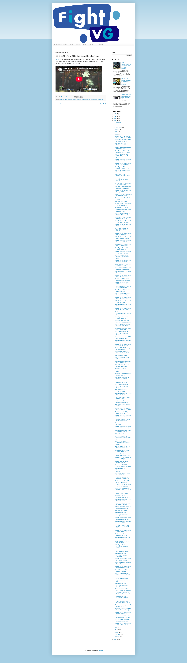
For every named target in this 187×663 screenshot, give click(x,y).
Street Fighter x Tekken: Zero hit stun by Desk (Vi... (122, 290)
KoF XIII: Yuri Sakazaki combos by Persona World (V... (123, 147)
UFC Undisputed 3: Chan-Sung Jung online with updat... (123, 268)
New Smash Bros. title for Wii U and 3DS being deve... (123, 337)
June (116, 134)
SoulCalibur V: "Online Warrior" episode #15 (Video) (123, 458)
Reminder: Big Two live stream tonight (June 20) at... (123, 381)
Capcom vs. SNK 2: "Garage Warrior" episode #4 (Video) (123, 136)
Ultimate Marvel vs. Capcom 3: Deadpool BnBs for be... (123, 518)
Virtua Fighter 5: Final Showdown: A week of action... (121, 470)
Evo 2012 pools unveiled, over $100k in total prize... (123, 264)
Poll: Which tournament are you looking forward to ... (123, 144)
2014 (115, 116)
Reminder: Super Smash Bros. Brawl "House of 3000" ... (123, 481)
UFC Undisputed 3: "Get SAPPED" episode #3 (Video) (121, 386)
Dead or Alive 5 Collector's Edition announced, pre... (122, 279)
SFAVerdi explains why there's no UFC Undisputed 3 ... (123, 245)
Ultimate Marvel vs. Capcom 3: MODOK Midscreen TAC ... (123, 237)
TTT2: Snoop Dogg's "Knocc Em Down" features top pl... (123, 593)
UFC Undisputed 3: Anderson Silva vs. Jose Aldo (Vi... (122, 214)
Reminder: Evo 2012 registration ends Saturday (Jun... (122, 370)
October (117, 125)
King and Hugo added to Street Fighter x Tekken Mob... (123, 187)
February (117, 634)
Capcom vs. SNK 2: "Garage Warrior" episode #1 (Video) (123, 465)
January (117, 636)
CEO (66, 99)
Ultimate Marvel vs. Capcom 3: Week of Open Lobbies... (123, 221)
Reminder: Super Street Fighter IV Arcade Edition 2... (123, 140)
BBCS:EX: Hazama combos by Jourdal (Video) (123, 374)
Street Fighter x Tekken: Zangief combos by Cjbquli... (123, 167)
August (117, 129)
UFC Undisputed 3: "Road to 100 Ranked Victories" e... (122, 358)
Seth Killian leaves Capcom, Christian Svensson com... (122, 405)
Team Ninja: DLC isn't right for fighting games (123, 397)
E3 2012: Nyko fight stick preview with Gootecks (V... (123, 602)
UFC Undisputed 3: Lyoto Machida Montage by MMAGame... (121, 229)
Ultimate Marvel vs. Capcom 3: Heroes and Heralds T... (123, 613)
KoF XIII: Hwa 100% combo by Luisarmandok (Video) (123, 507)
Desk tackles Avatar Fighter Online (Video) (122, 542)
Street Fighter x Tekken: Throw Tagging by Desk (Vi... (123, 431)
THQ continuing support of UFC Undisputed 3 (123, 605)
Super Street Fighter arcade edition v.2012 (87, 99)
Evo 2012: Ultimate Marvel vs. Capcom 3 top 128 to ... (123, 420)
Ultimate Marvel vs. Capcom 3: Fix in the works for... (123, 234)
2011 (115, 639)
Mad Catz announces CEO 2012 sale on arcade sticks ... (123, 575)
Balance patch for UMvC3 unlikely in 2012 (121, 461)
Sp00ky (58, 59)
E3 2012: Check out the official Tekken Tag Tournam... (123, 485)
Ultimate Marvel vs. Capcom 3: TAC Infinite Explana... (123, 225)
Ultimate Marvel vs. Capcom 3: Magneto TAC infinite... (123, 261)
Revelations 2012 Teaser (121, 207)
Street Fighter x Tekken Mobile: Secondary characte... (123, 341)
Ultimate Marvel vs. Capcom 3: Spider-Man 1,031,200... (123, 345)
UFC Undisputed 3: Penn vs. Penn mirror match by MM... (123, 294)
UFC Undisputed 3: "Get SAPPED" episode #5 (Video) (121, 156)
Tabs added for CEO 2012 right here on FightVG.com (123, 492)
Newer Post (59, 104)
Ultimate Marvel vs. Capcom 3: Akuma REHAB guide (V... (123, 427)
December (118, 122)
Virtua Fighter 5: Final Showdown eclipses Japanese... (121, 555)
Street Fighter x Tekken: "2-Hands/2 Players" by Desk (122, 151)
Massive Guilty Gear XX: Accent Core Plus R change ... (123, 194)
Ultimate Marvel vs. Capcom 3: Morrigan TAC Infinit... (123, 191)
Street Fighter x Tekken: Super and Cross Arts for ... (123, 328)
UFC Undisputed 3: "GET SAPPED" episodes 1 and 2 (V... (123, 438)
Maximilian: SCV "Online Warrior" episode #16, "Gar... (123, 352)
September (118, 127)
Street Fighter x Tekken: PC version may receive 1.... (122, 378)
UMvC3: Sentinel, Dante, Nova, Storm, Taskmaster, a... (123, 183)
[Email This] (75, 97)
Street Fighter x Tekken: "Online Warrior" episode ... (123, 394)
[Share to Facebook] (81, 97)
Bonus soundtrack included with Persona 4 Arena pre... (123, 589)
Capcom (62, 99)
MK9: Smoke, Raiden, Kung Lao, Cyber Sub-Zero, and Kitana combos (126, 65)
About (78, 44)
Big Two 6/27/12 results (121, 201)
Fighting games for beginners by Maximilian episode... (122, 401)
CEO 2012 (69, 99)
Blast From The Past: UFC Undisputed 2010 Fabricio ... (123, 175)
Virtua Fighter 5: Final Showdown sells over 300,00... (121, 179)
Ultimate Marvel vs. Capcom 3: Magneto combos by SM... (123, 567)
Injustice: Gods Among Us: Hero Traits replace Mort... (122, 454)
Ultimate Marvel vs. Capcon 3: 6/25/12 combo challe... (123, 283)
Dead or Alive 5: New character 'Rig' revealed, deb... (123, 204)
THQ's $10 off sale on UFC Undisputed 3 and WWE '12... (122, 527)
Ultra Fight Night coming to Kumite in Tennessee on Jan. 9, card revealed (126, 81)
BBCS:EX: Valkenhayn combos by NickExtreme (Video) (123, 609)
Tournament (100, 99)
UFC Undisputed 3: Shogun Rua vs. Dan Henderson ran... (122, 257)
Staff (84, 44)
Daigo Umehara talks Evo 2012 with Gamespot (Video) (123, 550)
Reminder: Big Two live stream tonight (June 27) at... (123, 217)
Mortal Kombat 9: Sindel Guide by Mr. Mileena (123, 563)
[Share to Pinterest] (82, 97)
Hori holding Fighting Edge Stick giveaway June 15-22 (123, 489)
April (116, 630)
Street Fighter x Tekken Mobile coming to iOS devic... (123, 522)
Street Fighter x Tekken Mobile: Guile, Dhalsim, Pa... (123, 362)
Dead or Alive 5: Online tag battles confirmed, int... (122, 620)
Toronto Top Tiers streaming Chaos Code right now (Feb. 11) (126, 97)
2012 (115, 120)
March (117, 632)
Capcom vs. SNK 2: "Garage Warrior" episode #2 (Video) (123, 409)
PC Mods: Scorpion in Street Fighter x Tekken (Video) (122, 478)
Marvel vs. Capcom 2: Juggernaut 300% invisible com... (123, 443)
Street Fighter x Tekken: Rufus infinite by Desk (123, 210)
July (116, 132)
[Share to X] (79, 97)
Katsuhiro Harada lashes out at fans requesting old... (123, 272)
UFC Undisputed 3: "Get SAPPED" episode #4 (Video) (121, 333)
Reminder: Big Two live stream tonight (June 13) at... (123, 534)
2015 (115, 114)
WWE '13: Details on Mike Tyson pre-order (121, 390)
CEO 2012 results (119, 434)
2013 (115, 118)
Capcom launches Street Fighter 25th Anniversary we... (122, 580)
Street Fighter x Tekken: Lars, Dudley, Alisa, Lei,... (122, 538)
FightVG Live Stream (60, 44)
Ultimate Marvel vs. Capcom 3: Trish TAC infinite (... (123, 301)
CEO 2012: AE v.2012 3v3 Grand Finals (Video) (122, 365)
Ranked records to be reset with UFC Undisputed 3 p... (123, 321)
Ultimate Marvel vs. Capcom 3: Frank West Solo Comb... (123, 164)
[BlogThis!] (77, 97)
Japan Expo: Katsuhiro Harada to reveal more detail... (123, 503)
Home (71, 44)
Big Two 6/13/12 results (121, 510)
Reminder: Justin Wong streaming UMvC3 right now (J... (123, 313)
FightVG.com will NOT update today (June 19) (123, 412)
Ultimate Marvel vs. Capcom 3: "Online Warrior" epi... (123, 160)
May (116, 627)
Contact (91, 44)
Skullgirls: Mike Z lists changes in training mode (123, 348)
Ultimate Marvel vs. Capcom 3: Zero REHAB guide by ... (123, 624)
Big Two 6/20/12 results (121, 355)
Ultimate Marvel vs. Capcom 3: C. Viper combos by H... (123, 559)
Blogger (101, 650)
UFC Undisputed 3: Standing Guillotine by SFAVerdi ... (122, 325)
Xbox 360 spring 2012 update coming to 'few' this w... (123, 570)
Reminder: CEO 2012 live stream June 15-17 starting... (123, 496)
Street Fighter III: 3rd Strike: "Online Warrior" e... (122, 248)
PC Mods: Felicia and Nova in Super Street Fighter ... (123, 287)
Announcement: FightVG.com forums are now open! (122, 447)
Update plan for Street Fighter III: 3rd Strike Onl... (123, 474)
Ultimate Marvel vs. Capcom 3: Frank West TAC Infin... (123, 241)
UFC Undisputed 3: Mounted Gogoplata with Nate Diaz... (123, 616)
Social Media (100, 44)
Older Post (103, 104)
